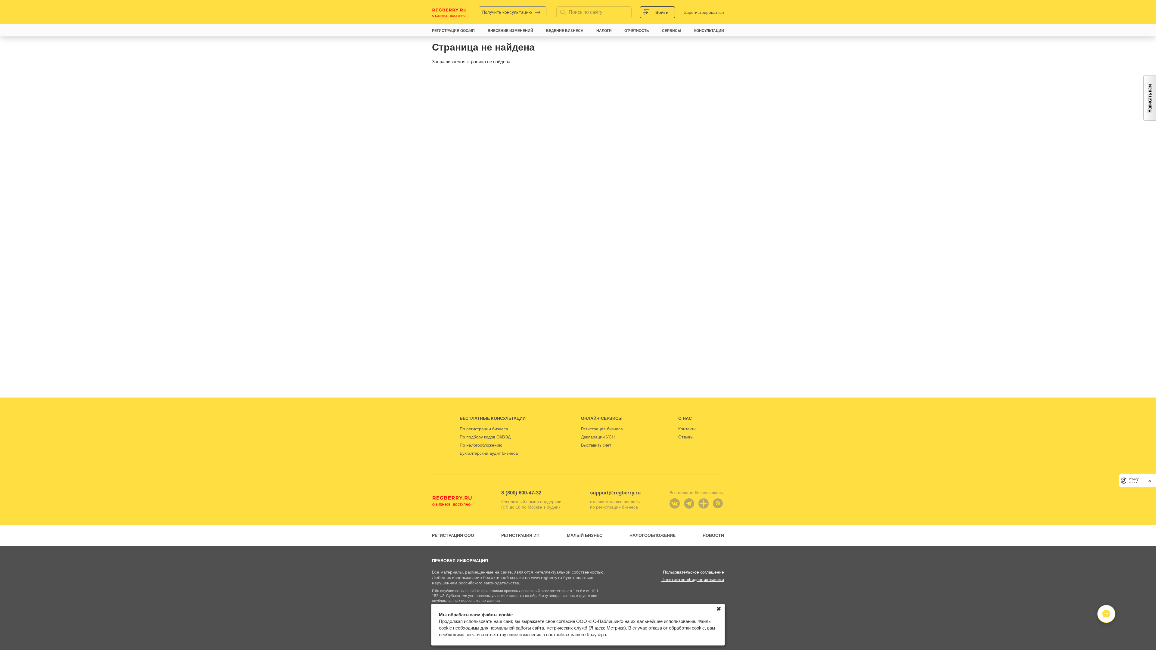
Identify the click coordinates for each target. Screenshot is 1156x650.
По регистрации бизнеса (484, 428)
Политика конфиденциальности (692, 579)
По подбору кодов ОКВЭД (485, 437)
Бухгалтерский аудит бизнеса (489, 453)
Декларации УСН (598, 437)
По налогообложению (481, 445)
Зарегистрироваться (704, 12)
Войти (662, 12)
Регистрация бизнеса (602, 428)
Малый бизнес (584, 535)
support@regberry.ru (615, 493)
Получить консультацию (507, 12)
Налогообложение (652, 535)
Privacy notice (1134, 480)
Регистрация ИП (520, 535)
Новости (713, 535)
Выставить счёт (596, 445)
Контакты (687, 428)
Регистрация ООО (453, 535)
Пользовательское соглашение (693, 572)
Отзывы (685, 437)
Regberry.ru (449, 12)
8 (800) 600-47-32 (521, 493)
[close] (1149, 480)
